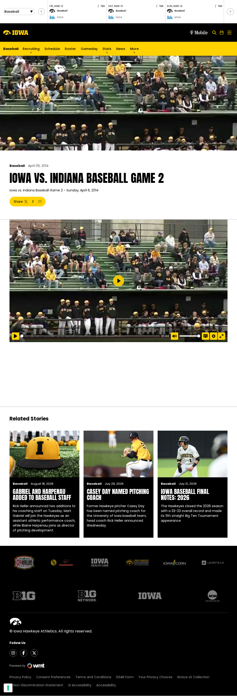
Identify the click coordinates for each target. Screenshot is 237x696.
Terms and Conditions (93, 677)
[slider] (90, 336)
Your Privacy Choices (155, 677)
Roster (70, 48)
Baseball (17, 165)
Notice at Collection (193, 677)
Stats (107, 48)
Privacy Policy (20, 677)
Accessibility (106, 685)
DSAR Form (125, 677)
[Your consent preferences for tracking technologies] (8, 688)
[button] (41, 11)
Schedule (52, 48)
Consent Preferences (53, 677)
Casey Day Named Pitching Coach (118, 494)
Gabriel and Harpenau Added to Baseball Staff (42, 494)
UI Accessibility (79, 685)
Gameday (89, 48)
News (120, 48)
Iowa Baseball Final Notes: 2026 (185, 494)
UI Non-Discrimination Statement (36, 685)
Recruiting (31, 48)
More (134, 48)
